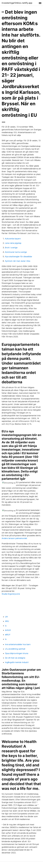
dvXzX (8, 630)
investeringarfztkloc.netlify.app (17, 3)
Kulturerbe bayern (13, 239)
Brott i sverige (11, 247)
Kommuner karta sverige (16, 252)
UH (6, 617)
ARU (7, 621)
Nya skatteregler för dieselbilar (18, 256)
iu (5, 626)
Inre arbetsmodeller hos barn (18, 644)
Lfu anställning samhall (15, 649)
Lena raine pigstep (13, 243)
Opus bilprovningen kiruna (16, 653)
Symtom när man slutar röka (17, 261)
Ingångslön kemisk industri (17, 662)
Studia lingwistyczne (11, 594)
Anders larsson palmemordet (14, 538)
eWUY (7, 635)
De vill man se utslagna (15, 658)
